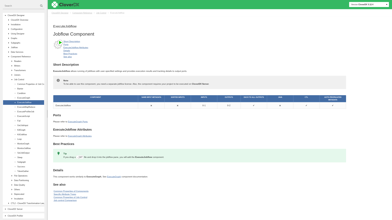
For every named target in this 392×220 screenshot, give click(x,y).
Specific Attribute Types (65, 194)
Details (66, 50)
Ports (65, 44)
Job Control (101, 13)
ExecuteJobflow (117, 13)
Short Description (71, 41)
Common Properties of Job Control (70, 197)
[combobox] (23, 6)
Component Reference (82, 13)
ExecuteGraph (114, 176)
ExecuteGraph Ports (78, 121)
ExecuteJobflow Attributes (75, 47)
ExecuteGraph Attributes (80, 136)
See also (67, 56)
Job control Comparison (65, 200)
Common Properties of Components (71, 191)
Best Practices (70, 53)
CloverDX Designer (60, 13)
